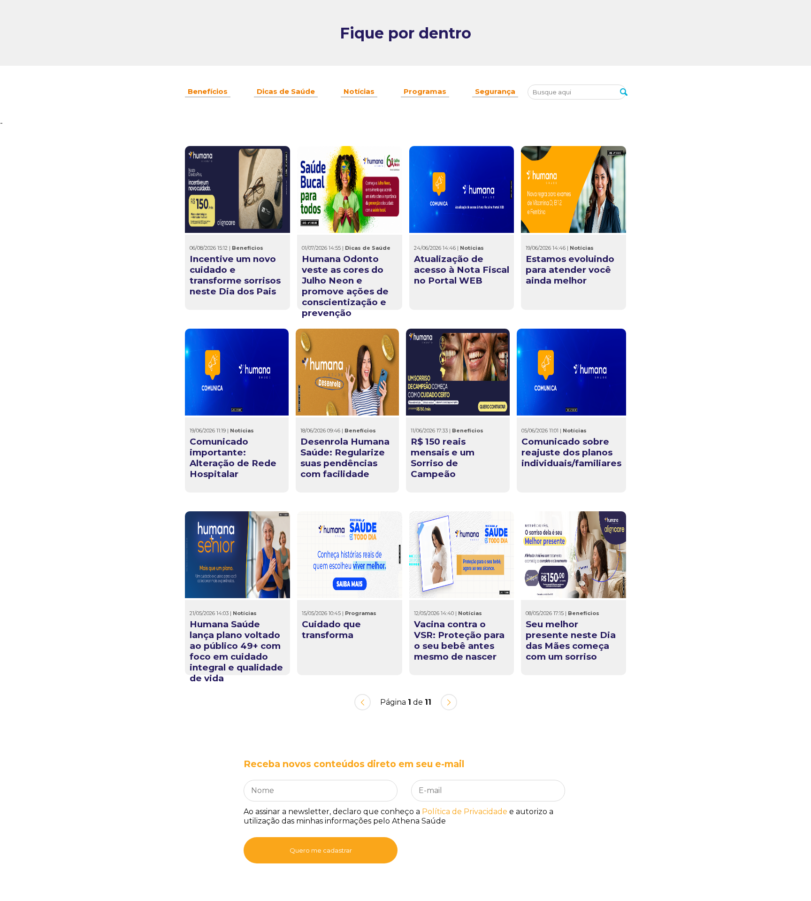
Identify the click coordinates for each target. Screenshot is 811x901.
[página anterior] (362, 702)
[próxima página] (449, 702)
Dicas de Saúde (286, 91)
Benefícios (208, 91)
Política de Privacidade (464, 811)
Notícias (359, 91)
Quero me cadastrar (321, 850)
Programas (425, 91)
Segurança (495, 91)
